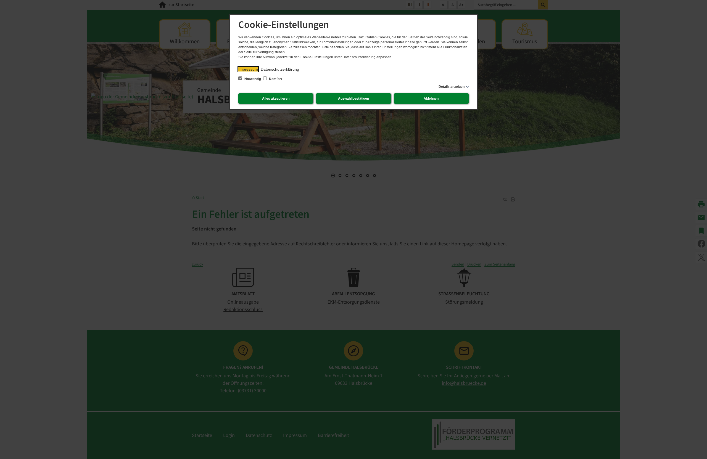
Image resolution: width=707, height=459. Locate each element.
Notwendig (253, 79)
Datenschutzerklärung (280, 69)
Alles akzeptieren (275, 98)
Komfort (275, 79)
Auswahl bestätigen (353, 98)
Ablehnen (431, 98)
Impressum (248, 69)
